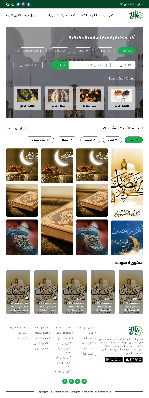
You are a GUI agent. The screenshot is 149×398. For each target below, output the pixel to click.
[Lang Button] (7, 4)
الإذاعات (83, 15)
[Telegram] (71, 381)
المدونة (64, 15)
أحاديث (93, 15)
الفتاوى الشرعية (14, 15)
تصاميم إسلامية (31, 15)
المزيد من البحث (17, 128)
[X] (77, 381)
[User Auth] (13, 4)
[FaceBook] (84, 381)
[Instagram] (65, 381)
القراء (74, 15)
